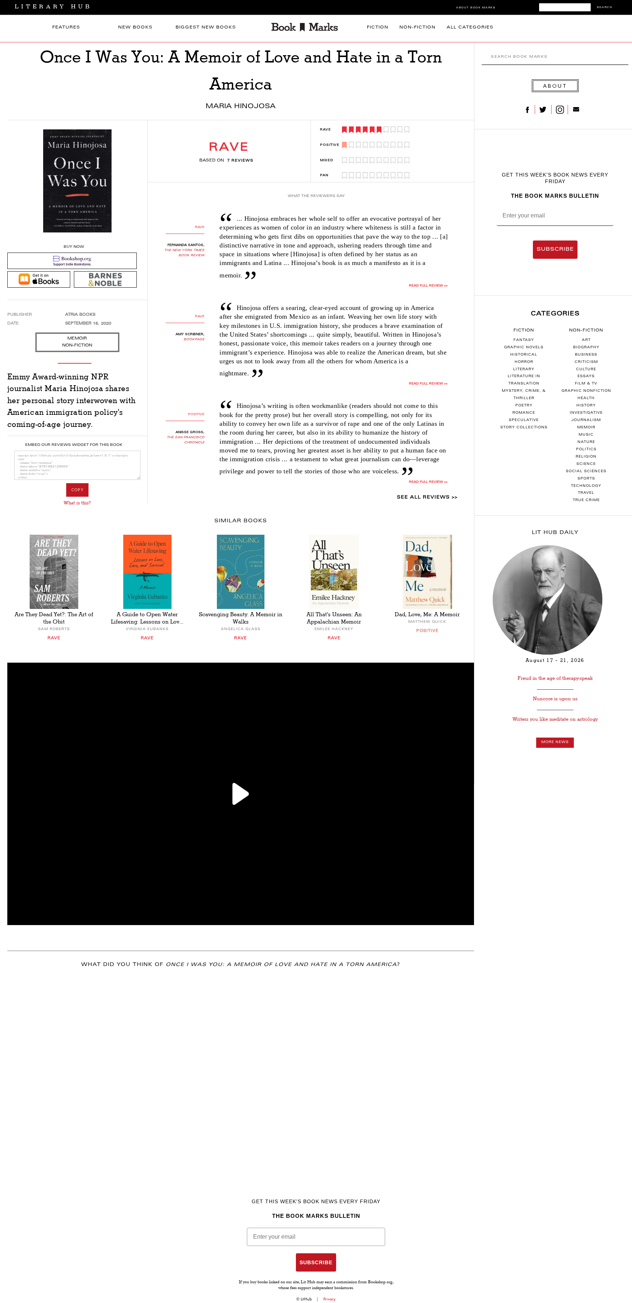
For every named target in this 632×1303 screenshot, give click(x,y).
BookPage (194, 339)
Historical (523, 354)
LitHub (306, 1299)
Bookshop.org (380, 1282)
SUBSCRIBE (555, 249)
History (586, 405)
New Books (135, 28)
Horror (524, 362)
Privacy (329, 1299)
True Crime (586, 500)
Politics (586, 449)
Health (586, 398)
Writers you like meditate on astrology (555, 719)
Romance (523, 413)
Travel (586, 493)
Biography (586, 347)
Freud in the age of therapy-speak (555, 678)
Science (586, 464)
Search (604, 7)
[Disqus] (240, 1070)
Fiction (377, 28)
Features (66, 28)
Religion (586, 456)
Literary (523, 369)
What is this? (77, 502)
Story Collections (524, 427)
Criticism (586, 362)
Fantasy (524, 340)
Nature (586, 442)
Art (586, 340)
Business (586, 354)
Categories (555, 314)
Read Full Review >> (428, 285)
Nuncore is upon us (555, 698)
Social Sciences (586, 471)
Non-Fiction (417, 28)
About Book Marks (475, 8)
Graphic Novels (523, 347)
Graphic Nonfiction (586, 391)
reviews (240, 161)
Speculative (524, 420)
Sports (586, 478)
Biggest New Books (206, 28)
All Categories (470, 28)
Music (586, 434)
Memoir (586, 427)
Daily (555, 532)
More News (555, 742)
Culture (586, 369)
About (555, 86)
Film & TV (586, 383)
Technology (586, 486)
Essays (586, 376)
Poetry (524, 405)
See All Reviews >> (427, 497)
